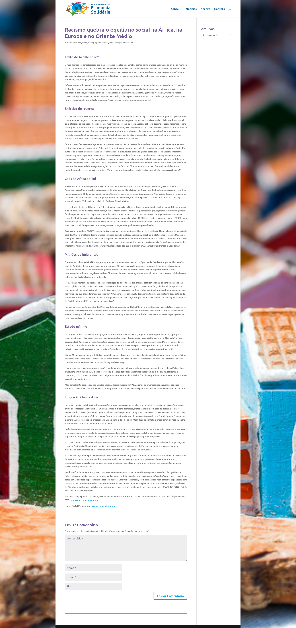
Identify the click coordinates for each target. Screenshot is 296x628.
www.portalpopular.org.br (86, 500)
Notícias (191, 9)
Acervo (205, 9)
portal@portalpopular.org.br (101, 505)
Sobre (175, 9)
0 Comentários (126, 42)
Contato (219, 9)
